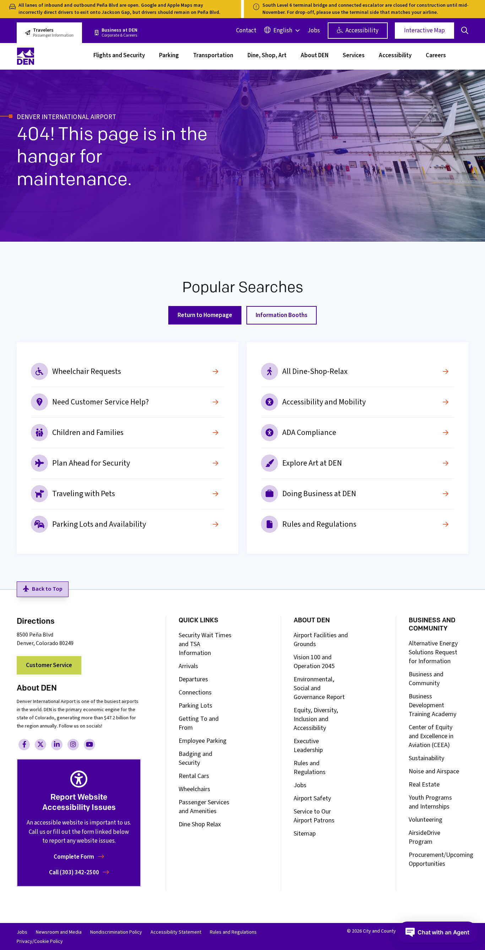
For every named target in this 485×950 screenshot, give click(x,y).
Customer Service (49, 665)
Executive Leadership (308, 746)
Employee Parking (203, 740)
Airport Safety (312, 798)
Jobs (313, 30)
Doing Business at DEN (319, 493)
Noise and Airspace (434, 771)
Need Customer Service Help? (100, 402)
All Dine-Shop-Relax (315, 371)
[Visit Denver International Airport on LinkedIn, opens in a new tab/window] (56, 744)
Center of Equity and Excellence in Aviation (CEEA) (431, 736)
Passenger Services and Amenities (204, 807)
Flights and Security (119, 56)
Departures (193, 679)
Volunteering (425, 819)
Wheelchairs (194, 789)
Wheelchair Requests (86, 371)
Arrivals (188, 666)
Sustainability (426, 758)
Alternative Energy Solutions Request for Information (433, 652)
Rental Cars (194, 776)
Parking (169, 56)
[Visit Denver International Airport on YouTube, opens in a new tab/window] (89, 744)
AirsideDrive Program (424, 837)
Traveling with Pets (83, 493)
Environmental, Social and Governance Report (319, 688)
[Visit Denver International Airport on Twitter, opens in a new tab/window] (40, 744)
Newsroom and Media (59, 932)
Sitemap (305, 833)
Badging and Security (195, 758)
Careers (436, 56)
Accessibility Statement (176, 932)
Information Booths (281, 315)
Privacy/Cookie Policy (40, 941)
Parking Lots (195, 705)
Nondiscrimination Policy (116, 932)
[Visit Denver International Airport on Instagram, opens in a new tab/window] (73, 744)
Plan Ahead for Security (91, 463)
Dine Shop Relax (200, 824)
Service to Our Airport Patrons (314, 816)
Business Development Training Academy (432, 705)
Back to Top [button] (47, 589)
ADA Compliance (309, 432)
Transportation (213, 56)
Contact (246, 30)
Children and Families (88, 432)
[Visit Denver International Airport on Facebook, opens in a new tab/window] (24, 744)
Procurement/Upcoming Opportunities (441, 859)
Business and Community (426, 679)
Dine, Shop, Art (267, 56)
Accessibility (361, 30)
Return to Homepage (205, 315)
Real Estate (424, 784)
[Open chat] (437, 932)
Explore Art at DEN (312, 463)
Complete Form (74, 857)
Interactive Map (424, 30)
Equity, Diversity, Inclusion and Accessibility (316, 719)
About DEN (314, 56)
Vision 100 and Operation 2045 (314, 662)
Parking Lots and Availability (99, 524)
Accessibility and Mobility (324, 402)
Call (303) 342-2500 (74, 872)
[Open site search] (464, 30)
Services (354, 56)
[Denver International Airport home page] (51, 56)
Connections (195, 692)
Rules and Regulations (319, 524)
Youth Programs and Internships (430, 802)
